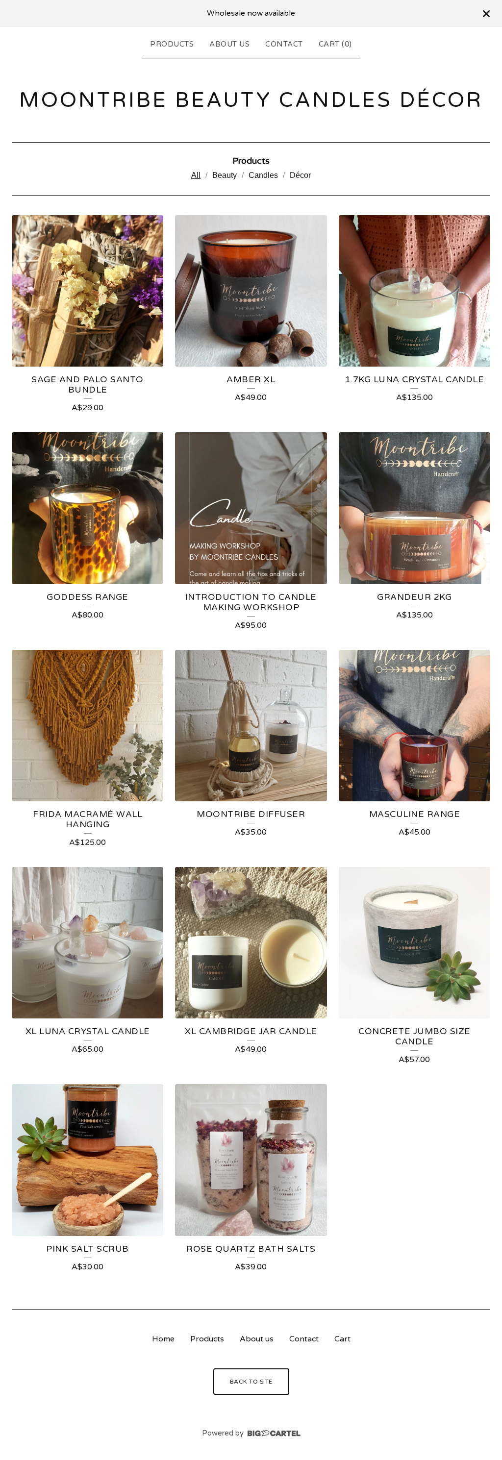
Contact (284, 44)
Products (172, 44)
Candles (263, 175)
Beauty (224, 175)
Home (163, 1339)
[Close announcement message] (486, 14)
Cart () (335, 44)
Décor (300, 175)
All (196, 175)
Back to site (251, 1381)
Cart (342, 1339)
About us (229, 44)
